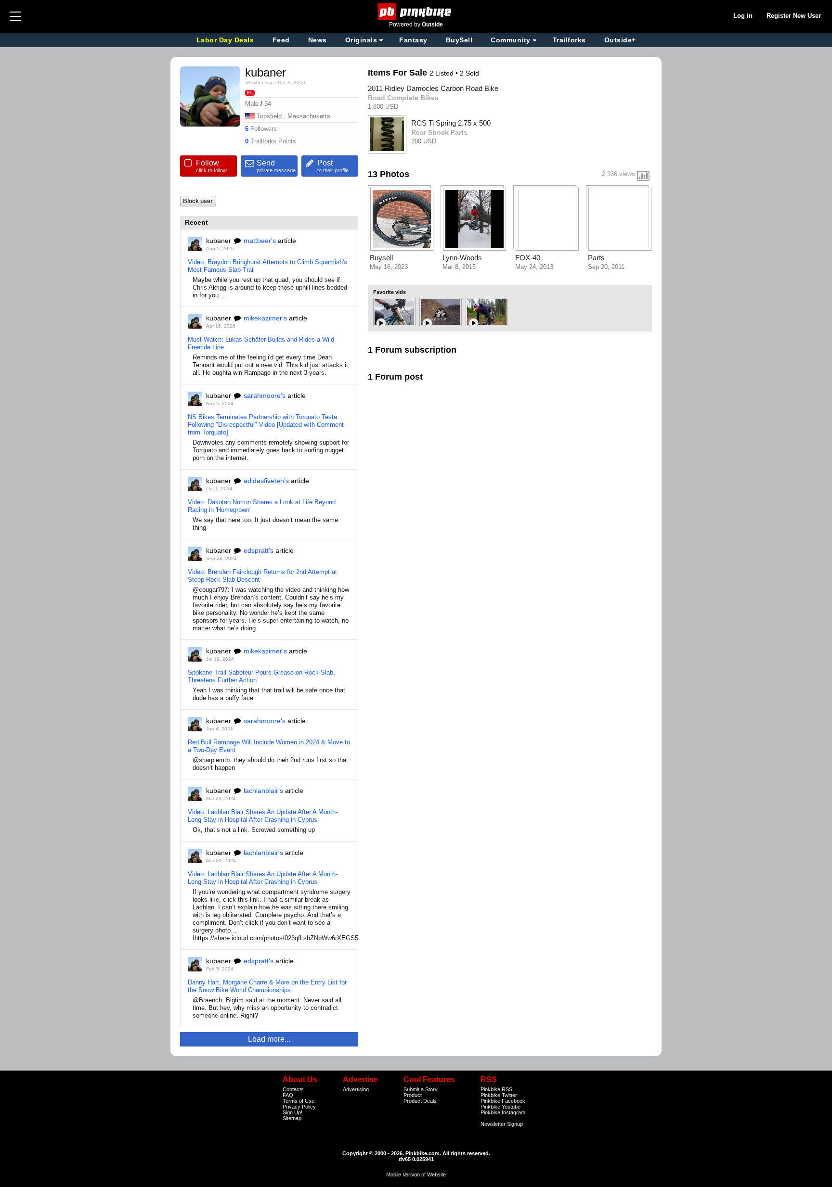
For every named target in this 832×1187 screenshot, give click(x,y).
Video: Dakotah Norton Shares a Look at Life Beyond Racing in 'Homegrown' (262, 505)
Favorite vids (389, 292)
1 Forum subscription (412, 350)
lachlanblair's (263, 790)
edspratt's (258, 550)
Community (511, 40)
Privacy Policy (299, 1107)
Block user (198, 201)
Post (333, 166)
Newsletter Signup (502, 1124)
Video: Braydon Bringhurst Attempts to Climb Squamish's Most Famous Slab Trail (267, 265)
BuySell (459, 40)
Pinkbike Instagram (503, 1112)
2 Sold (469, 73)
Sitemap (292, 1118)
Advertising (356, 1089)
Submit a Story (420, 1089)
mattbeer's (260, 240)
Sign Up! (292, 1112)
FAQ (288, 1095)
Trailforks (569, 40)
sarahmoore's (265, 395)
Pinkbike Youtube (500, 1107)
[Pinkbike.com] (416, 11)
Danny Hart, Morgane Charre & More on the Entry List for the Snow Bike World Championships (267, 986)
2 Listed (442, 73)
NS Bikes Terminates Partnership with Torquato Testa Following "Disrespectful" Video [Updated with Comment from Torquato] (266, 424)
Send (276, 166)
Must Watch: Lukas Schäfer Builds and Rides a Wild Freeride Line (261, 343)
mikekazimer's (265, 318)
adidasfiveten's (266, 481)
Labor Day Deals (226, 40)
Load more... (269, 1039)
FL (250, 92)
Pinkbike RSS (496, 1089)
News (317, 40)
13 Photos (388, 174)
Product (412, 1095)
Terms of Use (298, 1101)
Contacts (293, 1089)
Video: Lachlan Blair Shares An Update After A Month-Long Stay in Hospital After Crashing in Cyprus (263, 815)
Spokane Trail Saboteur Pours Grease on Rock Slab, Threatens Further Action (261, 676)
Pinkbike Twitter (499, 1095)
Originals (361, 40)
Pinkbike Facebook (503, 1101)
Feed (281, 40)
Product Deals (420, 1101)
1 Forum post (395, 377)
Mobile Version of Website (416, 1174)
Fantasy (413, 40)
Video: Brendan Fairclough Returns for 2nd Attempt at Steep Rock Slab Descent (262, 575)
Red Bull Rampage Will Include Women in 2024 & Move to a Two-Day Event (269, 746)
